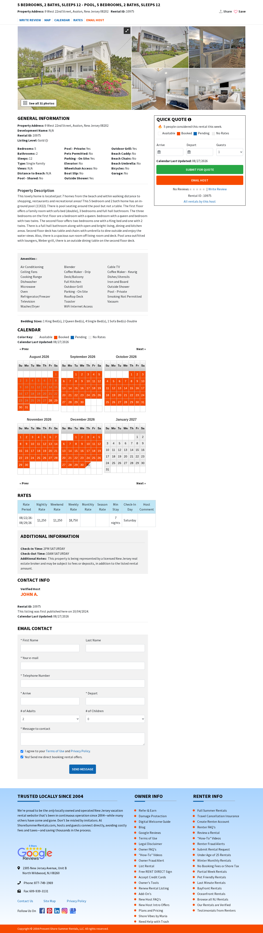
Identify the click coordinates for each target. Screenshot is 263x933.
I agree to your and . (57, 751)
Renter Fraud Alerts (211, 844)
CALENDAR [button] (62, 20)
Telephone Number (35, 675)
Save (242, 11)
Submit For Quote (200, 169)
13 (64, 388)
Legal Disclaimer (150, 844)
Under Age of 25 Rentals (214, 855)
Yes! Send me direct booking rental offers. (53, 757)
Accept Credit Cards (152, 877)
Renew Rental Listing (154, 888)
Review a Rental (208, 833)
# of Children (95, 711)
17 (88, 388)
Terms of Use (55, 751)
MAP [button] (47, 20)
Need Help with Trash (154, 921)
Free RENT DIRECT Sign (155, 871)
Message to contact (35, 728)
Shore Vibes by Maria (153, 916)
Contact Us (25, 901)
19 (99, 388)
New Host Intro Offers (154, 905)
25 (93, 395)
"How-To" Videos (150, 855)
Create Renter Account (213, 821)
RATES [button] (78, 20)
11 (93, 381)
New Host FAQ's (150, 899)
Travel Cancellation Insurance (218, 816)
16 (82, 388)
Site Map (50, 901)
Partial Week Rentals (212, 871)
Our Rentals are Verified (214, 905)
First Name (29, 640)
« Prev (24, 349)
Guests (221, 145)
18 (93, 388)
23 (82, 395)
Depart (92, 693)
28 (50, 400)
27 (64, 402)
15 (76, 388)
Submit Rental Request (213, 849)
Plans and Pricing (151, 910)
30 (20, 407)
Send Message (82, 769)
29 (56, 400)
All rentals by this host (200, 201)
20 (64, 395)
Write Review (217, 189)
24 (88, 395)
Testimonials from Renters (216, 910)
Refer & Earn (147, 810)
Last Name (93, 640)
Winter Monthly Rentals (214, 860)
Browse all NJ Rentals (212, 899)
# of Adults (28, 711)
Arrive (26, 693)
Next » (141, 349)
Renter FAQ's (206, 827)
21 (70, 395)
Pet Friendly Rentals (211, 877)
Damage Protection (153, 816)
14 (70, 388)
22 (76, 395)
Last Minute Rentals (211, 883)
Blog (142, 827)
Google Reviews (150, 833)
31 (26, 407)
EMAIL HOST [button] (95, 20)
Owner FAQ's (147, 849)
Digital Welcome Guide (155, 821)
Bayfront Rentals (209, 888)
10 (88, 381)
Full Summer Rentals (212, 810)
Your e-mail (29, 658)
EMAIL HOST (199, 180)
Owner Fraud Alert (151, 860)
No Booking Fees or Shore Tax (218, 866)
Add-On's (145, 894)
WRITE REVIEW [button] (30, 20)
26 (99, 395)
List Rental (146, 866)
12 (99, 381)
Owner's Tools (149, 883)
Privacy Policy (80, 751)
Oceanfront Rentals (211, 894)
